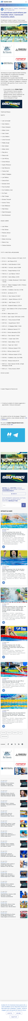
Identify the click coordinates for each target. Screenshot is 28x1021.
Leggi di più (14, 1016)
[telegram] (22, 744)
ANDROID (4, 419)
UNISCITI (14, 493)
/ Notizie (15, 8)
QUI (12, 424)
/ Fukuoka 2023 (10, 10)
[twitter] (15, 744)
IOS (26, 418)
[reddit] (11, 744)
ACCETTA (10, 1013)
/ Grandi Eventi (22, 8)
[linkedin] (19, 744)
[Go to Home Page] (12, 8)
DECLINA (18, 1013)
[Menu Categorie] (26, 1)
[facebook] (8, 744)
